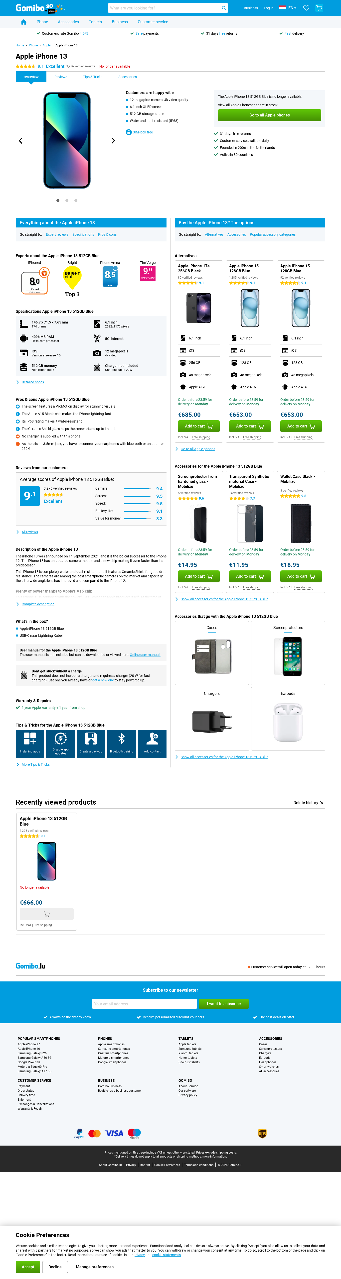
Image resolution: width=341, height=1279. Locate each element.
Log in (268, 8)
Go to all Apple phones (198, 449)
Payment (24, 1086)
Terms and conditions (198, 1165)
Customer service (153, 21)
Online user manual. (145, 655)
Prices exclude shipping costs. (216, 1152)
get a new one (103, 680)
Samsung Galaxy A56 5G (34, 1058)
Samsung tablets (189, 1049)
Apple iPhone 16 (29, 1049)
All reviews (30, 532)
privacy (139, 1255)
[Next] (113, 141)
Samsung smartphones (114, 1049)
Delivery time (26, 1095)
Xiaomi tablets (188, 1053)
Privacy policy (187, 1095)
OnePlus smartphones (113, 1053)
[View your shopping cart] (319, 8)
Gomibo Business (110, 1086)
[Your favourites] (306, 8)
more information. (214, 1156)
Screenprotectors (270, 1049)
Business (120, 21)
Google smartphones (112, 1062)
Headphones (267, 1062)
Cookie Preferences (167, 1165)
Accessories (68, 21)
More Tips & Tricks (36, 764)
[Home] (24, 22)
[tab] (57, 200)
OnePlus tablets (189, 1062)
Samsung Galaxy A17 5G (34, 1071)
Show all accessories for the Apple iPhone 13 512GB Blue (224, 599)
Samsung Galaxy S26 (32, 1053)
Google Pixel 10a (29, 1062)
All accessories (269, 1071)
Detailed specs (33, 382)
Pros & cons (107, 234)
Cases (263, 1044)
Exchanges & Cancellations (36, 1104)
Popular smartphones (39, 1039)
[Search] (224, 8)
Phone (42, 21)
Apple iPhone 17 (29, 1044)
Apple (46, 45)
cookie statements (166, 1255)
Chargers (265, 1053)
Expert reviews (57, 234)
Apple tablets (187, 1044)
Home (20, 45)
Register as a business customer (120, 1090)
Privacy (131, 1165)
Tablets (95, 21)
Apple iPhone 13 (66, 45)
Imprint (145, 1165)
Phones (105, 1039)
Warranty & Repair (30, 1108)
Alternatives (214, 234)
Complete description (38, 604)
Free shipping (201, 437)
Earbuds (264, 1058)
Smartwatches (269, 1066)
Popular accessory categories (273, 234)
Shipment (24, 1099)
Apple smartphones (111, 1044)
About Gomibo (188, 1086)
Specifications (83, 234)
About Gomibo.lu (110, 1165)
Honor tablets (187, 1058)
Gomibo (185, 1080)
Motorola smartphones (113, 1058)
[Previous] (21, 141)
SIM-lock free (143, 132)
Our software (187, 1090)
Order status (26, 1090)
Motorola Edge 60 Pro (32, 1066)
